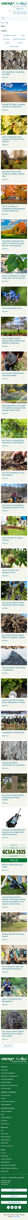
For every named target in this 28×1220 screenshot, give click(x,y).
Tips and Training (14, 46)
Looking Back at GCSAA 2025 (13, 732)
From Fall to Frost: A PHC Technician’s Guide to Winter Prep (13, 174)
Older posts (7, 1046)
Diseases (3, 1098)
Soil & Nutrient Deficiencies (8, 1101)
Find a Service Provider (7, 1146)
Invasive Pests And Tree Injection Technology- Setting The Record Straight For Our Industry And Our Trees (13, 900)
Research (20, 43)
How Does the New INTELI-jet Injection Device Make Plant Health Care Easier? (13, 832)
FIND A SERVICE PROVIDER (20, 13)
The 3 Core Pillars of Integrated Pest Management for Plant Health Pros (13, 208)
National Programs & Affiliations (9, 1168)
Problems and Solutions (19, 39)
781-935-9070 (4, 1184)
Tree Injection (4, 1070)
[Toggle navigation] (3, 18)
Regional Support (5, 1140)
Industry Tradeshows (6, 1111)
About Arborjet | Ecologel (9, 35)
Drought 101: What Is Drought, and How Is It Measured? (13, 105)
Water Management (6, 1104)
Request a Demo (5, 1123)
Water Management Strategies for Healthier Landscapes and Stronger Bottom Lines (14, 408)
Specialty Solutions (6, 1088)
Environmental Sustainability (8, 1165)
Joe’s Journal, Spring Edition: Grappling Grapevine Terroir (13, 506)
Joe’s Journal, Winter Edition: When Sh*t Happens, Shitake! (13, 636)
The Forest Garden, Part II (12, 308)
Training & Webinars (6, 1117)
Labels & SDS (4, 1133)
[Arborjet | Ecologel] (14, 4)
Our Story (3, 1153)
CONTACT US (14, 1190)
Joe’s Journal (6, 39)
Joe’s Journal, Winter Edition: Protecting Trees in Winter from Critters (13, 1033)
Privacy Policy (16, 1216)
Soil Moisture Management (8, 1073)
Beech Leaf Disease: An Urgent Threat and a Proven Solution (14, 277)
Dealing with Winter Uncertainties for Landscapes (13, 764)
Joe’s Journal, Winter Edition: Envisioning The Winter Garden (13, 797)
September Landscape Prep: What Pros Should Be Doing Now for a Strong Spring (13, 243)
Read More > (5, 77)
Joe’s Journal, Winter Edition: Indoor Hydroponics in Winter (13, 701)
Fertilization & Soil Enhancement (9, 1076)
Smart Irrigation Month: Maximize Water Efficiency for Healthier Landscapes (13, 340)
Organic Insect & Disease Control (9, 1085)
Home (2, 23)
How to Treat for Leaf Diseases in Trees (10, 571)
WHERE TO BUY (19, 8)
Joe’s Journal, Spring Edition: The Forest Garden (13, 374)
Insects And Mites (5, 1095)
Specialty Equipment (6, 1082)
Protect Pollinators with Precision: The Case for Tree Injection (13, 139)
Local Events (4, 1120)
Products (7, 43)
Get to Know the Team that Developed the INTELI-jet (12, 967)
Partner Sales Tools (6, 1136)
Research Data (4, 1143)
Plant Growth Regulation (7, 1079)
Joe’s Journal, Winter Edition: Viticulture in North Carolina (13, 604)
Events (23, 35)
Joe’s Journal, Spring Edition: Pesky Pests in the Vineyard (13, 441)
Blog (2, 1114)
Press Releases (4, 1156)
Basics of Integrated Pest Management (12, 1000)
